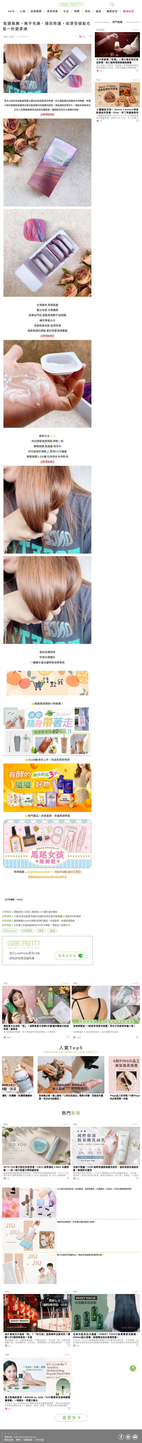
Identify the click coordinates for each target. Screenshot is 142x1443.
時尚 (88, 11)
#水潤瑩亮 (27, 931)
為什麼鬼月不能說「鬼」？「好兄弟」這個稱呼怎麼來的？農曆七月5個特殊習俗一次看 (37, 1335)
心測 (22, 11)
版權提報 (27, 1440)
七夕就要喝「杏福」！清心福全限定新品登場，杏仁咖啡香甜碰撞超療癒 (117, 61)
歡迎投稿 (8, 1440)
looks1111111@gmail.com (25, 1437)
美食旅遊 (52, 11)
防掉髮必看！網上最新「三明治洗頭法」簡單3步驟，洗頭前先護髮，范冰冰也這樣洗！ (71, 1097)
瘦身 (98, 11)
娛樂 (77, 11)
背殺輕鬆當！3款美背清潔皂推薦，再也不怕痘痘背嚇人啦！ (104, 1026)
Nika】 (20, 899)
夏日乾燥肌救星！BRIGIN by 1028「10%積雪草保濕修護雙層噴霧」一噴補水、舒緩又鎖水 (37, 1399)
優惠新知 (112, 11)
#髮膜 (52, 931)
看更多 (70, 1417)
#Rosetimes (10, 931)
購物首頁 (128, 11)
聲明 (18, 1440)
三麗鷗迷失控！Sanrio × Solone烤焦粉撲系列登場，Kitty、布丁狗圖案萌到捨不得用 (117, 111)
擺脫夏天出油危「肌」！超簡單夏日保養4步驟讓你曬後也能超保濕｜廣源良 (36, 1027)
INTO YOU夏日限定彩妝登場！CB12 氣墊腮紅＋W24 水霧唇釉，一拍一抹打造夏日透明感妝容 (36, 1168)
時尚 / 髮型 (9, 37)
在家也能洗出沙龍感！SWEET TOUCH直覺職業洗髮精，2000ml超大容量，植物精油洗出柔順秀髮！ (106, 1335)
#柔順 (41, 931)
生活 (66, 11)
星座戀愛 (36, 11)
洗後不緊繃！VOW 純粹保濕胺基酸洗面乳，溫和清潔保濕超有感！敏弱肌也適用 (106, 1168)
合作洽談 (39, 1440)
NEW (11, 11)
